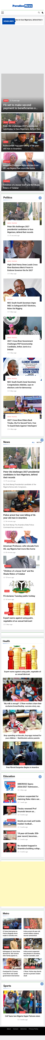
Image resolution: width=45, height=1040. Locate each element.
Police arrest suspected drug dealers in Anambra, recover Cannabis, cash (32, 953)
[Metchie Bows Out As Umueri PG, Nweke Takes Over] (22, 93)
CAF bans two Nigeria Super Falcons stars (22, 1016)
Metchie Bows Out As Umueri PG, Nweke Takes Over (18, 108)
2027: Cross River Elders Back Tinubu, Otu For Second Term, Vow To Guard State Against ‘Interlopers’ (22, 423)
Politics (12, 122)
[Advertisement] (22, 48)
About (9, 1029)
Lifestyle (6, 162)
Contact (15, 1029)
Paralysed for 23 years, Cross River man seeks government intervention (11, 973)
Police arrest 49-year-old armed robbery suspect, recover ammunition (32, 933)
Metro (6, 927)
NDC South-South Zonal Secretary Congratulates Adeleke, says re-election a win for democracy (21, 385)
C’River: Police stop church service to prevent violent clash (32, 973)
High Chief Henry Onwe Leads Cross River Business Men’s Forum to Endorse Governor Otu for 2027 (22, 267)
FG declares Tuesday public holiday (19, 596)
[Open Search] (39, 12)
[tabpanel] (22, 1005)
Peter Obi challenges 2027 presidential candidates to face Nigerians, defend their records (22, 129)
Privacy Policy (33, 1029)
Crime (6, 142)
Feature (18, 700)
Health (7, 613)
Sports (22, 1012)
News (6, 101)
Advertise (23, 1029)
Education (11, 783)
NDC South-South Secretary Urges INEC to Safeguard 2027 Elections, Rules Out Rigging (21, 306)
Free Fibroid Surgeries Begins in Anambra (22, 767)
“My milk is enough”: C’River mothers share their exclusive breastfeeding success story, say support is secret (22, 706)
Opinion (6, 181)
